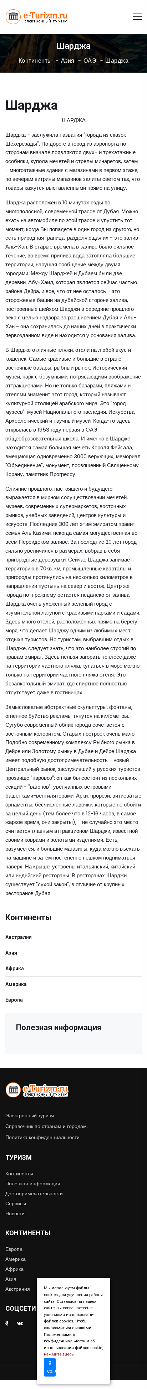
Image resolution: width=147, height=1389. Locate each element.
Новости (15, 1213)
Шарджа (116, 61)
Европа (14, 1000)
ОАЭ (90, 61)
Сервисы (15, 1203)
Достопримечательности (34, 1193)
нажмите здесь (59, 1354)
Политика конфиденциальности (42, 1137)
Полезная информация (32, 1183)
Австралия (18, 937)
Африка (14, 968)
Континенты (35, 61)
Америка (16, 984)
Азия (68, 61)
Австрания (17, 1289)
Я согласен (51, 1367)
